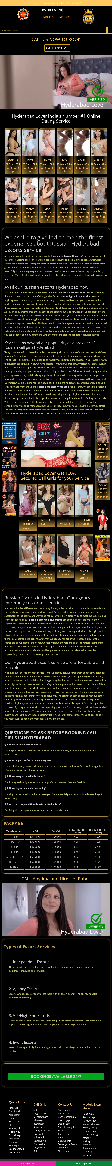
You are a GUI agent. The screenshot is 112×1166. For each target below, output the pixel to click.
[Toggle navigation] (107, 30)
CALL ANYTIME (57, 48)
